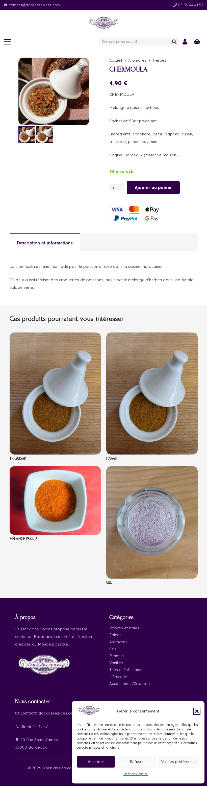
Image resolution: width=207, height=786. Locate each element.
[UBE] (152, 469)
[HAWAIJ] (152, 336)
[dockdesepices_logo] (103, 22)
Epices (115, 634)
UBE (109, 582)
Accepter (96, 761)
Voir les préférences (179, 761)
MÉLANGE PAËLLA (24, 539)
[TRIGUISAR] (55, 336)
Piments (116, 655)
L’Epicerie (118, 676)
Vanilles (116, 662)
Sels (113, 649)
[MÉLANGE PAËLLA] (55, 469)
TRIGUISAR (18, 458)
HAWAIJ (111, 458)
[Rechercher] (174, 41)
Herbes (160, 60)
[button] (196, 711)
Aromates (137, 60)
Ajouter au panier (153, 187)
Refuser (137, 761)
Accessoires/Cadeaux (130, 683)
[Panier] (197, 41)
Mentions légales (135, 774)
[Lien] (185, 41)
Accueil (115, 60)
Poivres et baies (124, 628)
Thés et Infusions (125, 669)
